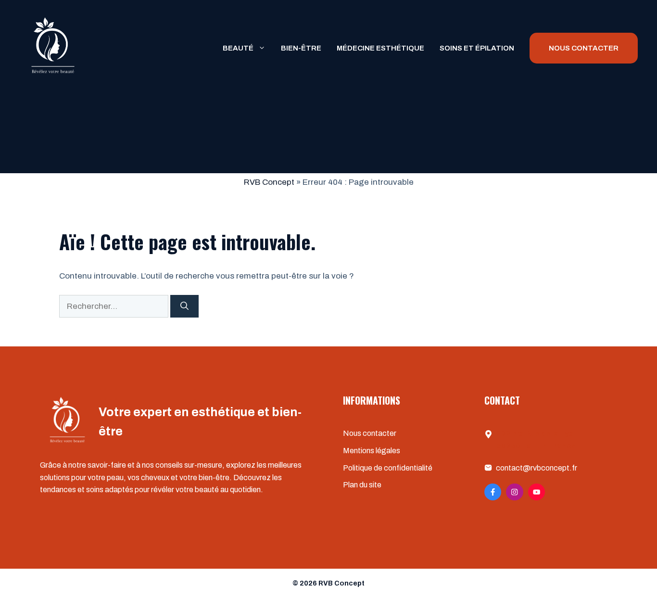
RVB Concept (269, 182)
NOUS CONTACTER (584, 48)
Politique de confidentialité (387, 468)
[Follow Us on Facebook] (492, 492)
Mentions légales (371, 450)
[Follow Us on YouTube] (536, 492)
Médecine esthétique (380, 48)
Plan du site (362, 485)
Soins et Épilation (477, 48)
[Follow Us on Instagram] (514, 492)
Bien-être (301, 48)
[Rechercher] (184, 306)
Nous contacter (369, 433)
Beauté (238, 48)
